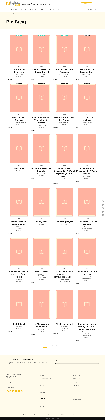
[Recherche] (97, 4)
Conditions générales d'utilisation (57, 415)
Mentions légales (27, 415)
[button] (86, 3)
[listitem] (7, 391)
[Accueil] (13, 4)
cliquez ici (18, 363)
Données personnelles (40, 415)
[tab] (8, 10)
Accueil (9, 13)
